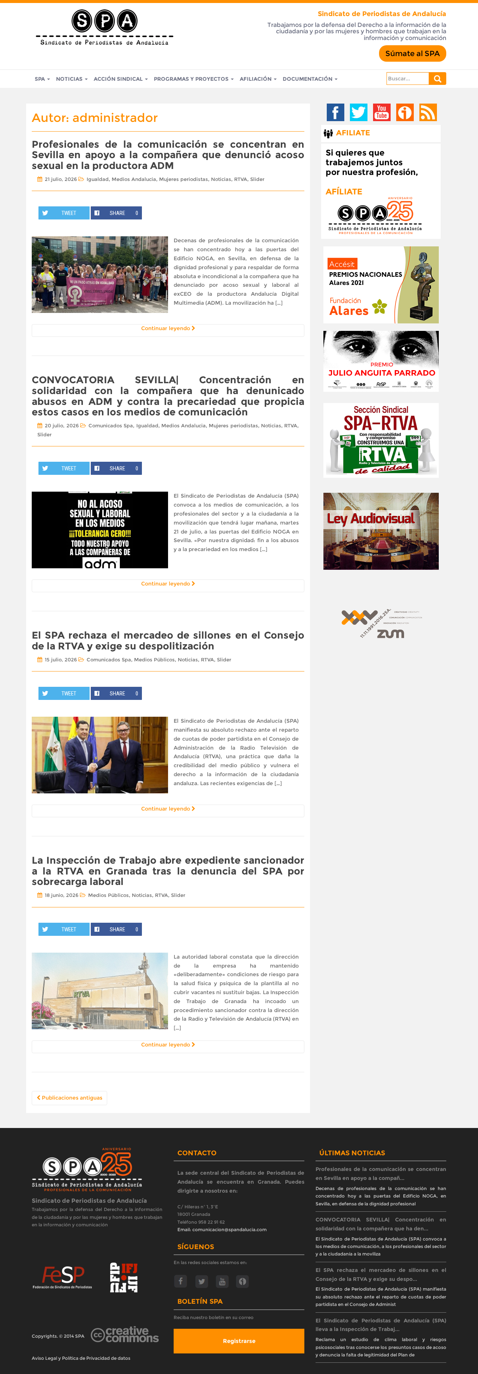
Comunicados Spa (111, 425)
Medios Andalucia (134, 179)
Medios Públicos (154, 660)
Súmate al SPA (412, 53)
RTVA (240, 179)
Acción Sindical (119, 79)
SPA (40, 79)
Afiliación (256, 79)
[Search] (437, 78)
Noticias (70, 79)
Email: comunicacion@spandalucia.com (222, 1229)
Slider (257, 179)
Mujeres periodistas (183, 179)
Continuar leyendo (166, 328)
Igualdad (98, 179)
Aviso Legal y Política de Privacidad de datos (81, 1358)
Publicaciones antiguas (71, 1097)
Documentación (308, 79)
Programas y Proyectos (192, 79)
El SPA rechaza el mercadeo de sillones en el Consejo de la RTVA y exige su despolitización (168, 640)
